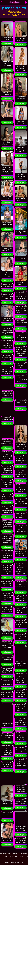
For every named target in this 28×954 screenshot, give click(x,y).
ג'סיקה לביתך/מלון (7, 333)
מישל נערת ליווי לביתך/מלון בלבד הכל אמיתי (20, 446)
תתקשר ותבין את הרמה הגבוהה (21, 98)
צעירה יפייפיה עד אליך (21, 232)
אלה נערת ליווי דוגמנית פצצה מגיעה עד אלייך (7, 525)
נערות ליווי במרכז (15, 13)
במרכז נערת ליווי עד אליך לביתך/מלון (7, 249)
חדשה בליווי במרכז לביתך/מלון (7, 584)
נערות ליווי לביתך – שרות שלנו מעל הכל (21, 297)
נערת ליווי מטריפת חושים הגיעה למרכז (20, 841)
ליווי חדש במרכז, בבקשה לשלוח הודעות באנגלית (7, 470)
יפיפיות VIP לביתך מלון (20, 637)
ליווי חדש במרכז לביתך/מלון (7, 457)
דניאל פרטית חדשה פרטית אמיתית (7, 395)
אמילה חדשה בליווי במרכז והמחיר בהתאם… (7, 484)
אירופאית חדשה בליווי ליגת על (7, 556)
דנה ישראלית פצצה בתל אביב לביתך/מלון (7, 64)
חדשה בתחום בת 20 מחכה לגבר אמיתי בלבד (21, 624)
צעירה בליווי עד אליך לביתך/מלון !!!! (7, 671)
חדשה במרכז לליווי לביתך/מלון (7, 358)
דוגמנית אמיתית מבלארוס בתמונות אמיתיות (20, 664)
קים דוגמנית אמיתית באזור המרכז (21, 587)
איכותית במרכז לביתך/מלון (20, 199)
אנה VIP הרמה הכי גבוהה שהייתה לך (7, 319)
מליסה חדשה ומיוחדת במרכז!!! (21, 531)
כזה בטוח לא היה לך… (21, 404)
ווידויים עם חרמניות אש (20, 366)
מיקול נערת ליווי (20, 517)
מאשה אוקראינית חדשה (7, 197)
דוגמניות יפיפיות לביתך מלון (7, 93)
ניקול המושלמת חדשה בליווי (20, 738)
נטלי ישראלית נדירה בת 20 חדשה (21, 476)
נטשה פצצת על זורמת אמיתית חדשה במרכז (20, 694)
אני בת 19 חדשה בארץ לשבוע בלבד (7, 143)
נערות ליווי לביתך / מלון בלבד (20, 599)
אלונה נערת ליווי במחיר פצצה (7, 346)
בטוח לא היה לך (7, 118)
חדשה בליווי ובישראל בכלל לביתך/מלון (20, 680)
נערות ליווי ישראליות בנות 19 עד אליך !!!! (7, 497)
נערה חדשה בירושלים (20, 283)
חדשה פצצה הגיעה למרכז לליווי (7, 659)
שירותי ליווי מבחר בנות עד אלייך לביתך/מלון (7, 597)
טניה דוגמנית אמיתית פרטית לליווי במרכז (20, 149)
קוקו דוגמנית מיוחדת (7, 286)
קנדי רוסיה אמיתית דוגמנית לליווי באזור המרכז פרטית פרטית (21, 352)
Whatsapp (20, 44)
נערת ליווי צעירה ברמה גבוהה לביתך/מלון (20, 708)
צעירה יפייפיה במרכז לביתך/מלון (21, 380)
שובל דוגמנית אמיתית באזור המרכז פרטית (21, 789)
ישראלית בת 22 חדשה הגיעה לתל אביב (20, 460)
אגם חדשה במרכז (7, 419)
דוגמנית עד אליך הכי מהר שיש (7, 737)
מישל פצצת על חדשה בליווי (20, 122)
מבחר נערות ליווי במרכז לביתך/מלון (20, 802)
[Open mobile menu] (26, 2)
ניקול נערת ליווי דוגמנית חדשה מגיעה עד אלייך (20, 68)
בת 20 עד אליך (7, 684)
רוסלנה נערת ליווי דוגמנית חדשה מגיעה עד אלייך (20, 828)
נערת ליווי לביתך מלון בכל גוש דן (7, 224)
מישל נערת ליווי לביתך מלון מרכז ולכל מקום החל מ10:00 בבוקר (7, 540)
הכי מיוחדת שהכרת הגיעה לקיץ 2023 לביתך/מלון (20, 310)
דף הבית (19, 11)
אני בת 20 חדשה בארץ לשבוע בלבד (7, 633)
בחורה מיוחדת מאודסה (20, 490)
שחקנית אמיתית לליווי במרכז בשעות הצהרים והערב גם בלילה (7, 170)
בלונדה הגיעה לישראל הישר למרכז (7, 443)
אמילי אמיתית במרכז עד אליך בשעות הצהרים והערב (7, 570)
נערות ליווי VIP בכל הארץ (20, 750)
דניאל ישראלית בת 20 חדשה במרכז (20, 611)
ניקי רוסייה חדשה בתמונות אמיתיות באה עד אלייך (7, 371)
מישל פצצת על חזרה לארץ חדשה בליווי (7, 695)
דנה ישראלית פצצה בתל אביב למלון (7, 725)
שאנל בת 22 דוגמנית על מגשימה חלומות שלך (7, 646)
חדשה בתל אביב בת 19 (21, 324)
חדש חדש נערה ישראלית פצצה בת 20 (20, 765)
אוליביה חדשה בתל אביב (7, 815)
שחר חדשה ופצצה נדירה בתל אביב (7, 512)
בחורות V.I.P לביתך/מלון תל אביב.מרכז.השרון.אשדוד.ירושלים (20, 571)
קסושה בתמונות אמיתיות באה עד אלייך (21, 176)
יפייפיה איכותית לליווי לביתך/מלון (7, 610)
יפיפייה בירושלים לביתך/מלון (21, 39)
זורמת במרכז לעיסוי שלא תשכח (7, 297)
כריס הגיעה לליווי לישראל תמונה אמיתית (7, 274)
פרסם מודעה (3, 2)
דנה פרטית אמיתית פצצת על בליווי (7, 839)
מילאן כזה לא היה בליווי (20, 338)
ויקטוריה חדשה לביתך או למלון (20, 258)
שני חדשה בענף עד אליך (7, 38)
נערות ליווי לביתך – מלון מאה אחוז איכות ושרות (20, 553)
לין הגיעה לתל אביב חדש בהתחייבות (7, 765)
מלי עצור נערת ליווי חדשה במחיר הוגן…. (7, 803)
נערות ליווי (11, 11)
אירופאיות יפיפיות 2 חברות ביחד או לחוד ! (21, 503)
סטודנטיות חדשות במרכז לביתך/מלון (20, 724)
